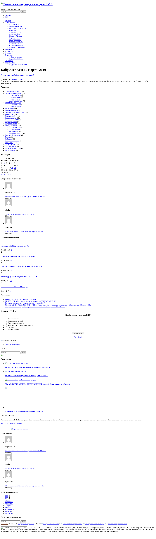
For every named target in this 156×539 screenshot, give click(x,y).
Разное (7, 137)
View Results (78, 337)
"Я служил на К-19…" (13, 91)
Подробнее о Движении (18, 64)
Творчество (9, 143)
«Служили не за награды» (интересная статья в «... (24, 411)
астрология (9, 502)
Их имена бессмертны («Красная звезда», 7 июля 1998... (26, 376)
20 (15, 168)
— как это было (15, 95)
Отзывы (8, 53)
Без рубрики (9, 108)
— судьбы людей (15, 101)
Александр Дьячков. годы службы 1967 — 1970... (19, 277)
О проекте (9, 55)
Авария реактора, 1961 (13, 93)
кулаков (8, 511)
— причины (13, 99)
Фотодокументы (15, 40)
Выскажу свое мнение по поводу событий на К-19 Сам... (25, 196)
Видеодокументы (15, 38)
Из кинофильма (13, 319)
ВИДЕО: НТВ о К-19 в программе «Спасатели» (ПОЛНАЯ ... (28, 367)
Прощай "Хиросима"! (13, 135)
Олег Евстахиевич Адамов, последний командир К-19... (22, 266)
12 (11, 281)
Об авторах (9, 61)
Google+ (8, 15)
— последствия (14, 97)
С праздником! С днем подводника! (17, 75)
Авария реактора (15, 32)
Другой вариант (13, 329)
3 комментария (17, 79)
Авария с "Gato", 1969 (13, 103)
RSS (6, 17)
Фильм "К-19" (10, 145)
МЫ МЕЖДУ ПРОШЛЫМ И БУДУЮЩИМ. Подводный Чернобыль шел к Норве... (37, 384)
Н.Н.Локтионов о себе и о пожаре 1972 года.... (18, 256)
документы (9, 504)
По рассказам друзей (15, 321)
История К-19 (14, 24)
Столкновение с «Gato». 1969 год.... (14, 287)
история (8, 505)
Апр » (8, 175)
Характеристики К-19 (13, 148)
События (12, 30)
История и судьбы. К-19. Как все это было (20, 299)
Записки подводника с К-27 (15, 112)
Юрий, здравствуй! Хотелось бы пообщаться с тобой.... (25, 232)
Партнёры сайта (11, 122)
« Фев (3, 175)
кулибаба (8, 513)
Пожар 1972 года (15, 36)
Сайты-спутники (15, 57)
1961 (6, 496)
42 (11, 250)
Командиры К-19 (15, 26)
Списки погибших (16, 45)
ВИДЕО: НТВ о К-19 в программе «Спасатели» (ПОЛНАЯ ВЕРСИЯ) (30, 301)
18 (11, 270)
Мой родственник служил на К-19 (20, 325)
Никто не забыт (15, 43)
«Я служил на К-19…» (17, 28)
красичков (9, 509)
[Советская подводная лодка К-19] (27, 4)
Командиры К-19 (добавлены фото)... (15, 246)
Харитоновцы (10, 63)
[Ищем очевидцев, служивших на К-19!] (2, 355)
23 (11, 260)
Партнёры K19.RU (16, 59)
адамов (7, 500)
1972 (6, 498)
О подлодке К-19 (11, 23)
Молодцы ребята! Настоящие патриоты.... (20, 214)
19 (12, 168)
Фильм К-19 (9, 51)
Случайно (11, 327)
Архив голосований (12, 344)
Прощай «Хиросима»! (17, 47)
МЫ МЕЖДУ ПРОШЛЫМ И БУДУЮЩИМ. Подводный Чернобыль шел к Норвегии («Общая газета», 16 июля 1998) (48, 305)
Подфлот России (11, 124)
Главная (8, 21)
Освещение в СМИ (16, 42)
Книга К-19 (9, 49)
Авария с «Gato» (15, 34)
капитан (8, 507)
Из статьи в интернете (16, 323)
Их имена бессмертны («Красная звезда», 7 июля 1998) (25, 303)
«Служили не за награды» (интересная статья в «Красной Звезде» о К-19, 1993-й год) (36, 307)
